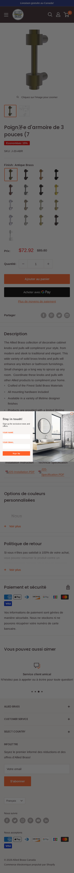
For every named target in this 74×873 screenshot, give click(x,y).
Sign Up (16, 453)
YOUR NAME (8, 432)
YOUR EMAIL (8, 442)
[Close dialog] (72, 413)
